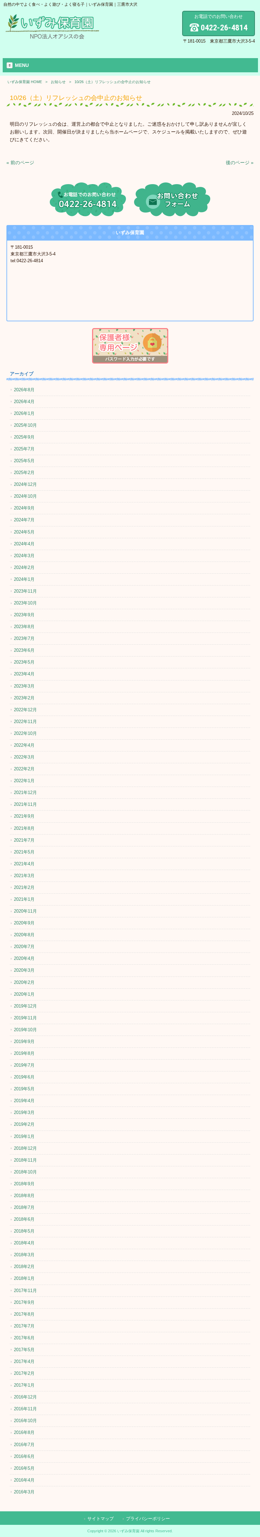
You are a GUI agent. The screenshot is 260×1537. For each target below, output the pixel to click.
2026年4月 (24, 401)
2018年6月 (24, 1219)
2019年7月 (24, 1065)
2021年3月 (24, 875)
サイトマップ (100, 1518)
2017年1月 (24, 1385)
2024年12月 (25, 484)
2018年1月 (24, 1278)
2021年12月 (25, 792)
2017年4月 (24, 1361)
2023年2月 (24, 697)
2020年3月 (24, 970)
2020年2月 (24, 982)
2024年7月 (24, 519)
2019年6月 (24, 1077)
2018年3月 (24, 1254)
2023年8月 (24, 626)
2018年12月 (25, 1148)
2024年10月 (25, 496)
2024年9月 (24, 508)
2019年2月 (24, 1124)
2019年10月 (25, 1029)
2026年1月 (24, 413)
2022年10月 (25, 733)
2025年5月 (24, 460)
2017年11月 (25, 1290)
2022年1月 (24, 780)
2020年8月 (24, 934)
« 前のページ (20, 162)
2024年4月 (24, 543)
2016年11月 (25, 1408)
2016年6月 (24, 1456)
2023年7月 (24, 638)
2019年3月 (24, 1112)
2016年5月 (24, 1468)
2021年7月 (24, 840)
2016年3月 (24, 1491)
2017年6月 (24, 1337)
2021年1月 (24, 899)
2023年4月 (24, 673)
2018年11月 (25, 1160)
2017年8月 (24, 1314)
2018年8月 (24, 1195)
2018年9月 (24, 1183)
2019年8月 (24, 1053)
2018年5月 (24, 1231)
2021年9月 (24, 816)
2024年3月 (24, 555)
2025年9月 (24, 437)
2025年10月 (25, 425)
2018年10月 (25, 1171)
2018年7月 (24, 1207)
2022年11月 (25, 721)
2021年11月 (25, 804)
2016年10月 (25, 1420)
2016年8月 (24, 1432)
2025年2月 (24, 472)
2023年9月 (24, 614)
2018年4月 (24, 1242)
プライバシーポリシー (148, 1518)
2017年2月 (24, 1373)
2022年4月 (24, 745)
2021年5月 (24, 851)
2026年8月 (24, 389)
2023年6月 (24, 650)
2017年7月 (24, 1326)
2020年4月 (24, 958)
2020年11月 (25, 911)
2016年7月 (24, 1444)
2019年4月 (24, 1100)
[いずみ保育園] (52, 37)
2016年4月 (24, 1480)
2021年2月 (24, 887)
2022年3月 (24, 757)
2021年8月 (24, 828)
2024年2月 (24, 567)
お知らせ (58, 82)
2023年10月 (25, 602)
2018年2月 (24, 1266)
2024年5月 (24, 532)
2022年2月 (24, 768)
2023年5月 (24, 662)
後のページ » (240, 162)
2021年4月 (24, 863)
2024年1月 (24, 579)
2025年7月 (24, 448)
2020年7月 (24, 946)
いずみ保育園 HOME (24, 82)
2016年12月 (25, 1396)
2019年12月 (25, 1006)
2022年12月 (25, 709)
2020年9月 (24, 922)
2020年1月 (24, 994)
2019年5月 (24, 1088)
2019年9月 (24, 1041)
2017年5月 (24, 1349)
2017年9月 (24, 1302)
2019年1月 (24, 1136)
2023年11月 (25, 591)
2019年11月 (25, 1017)
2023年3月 (24, 686)
